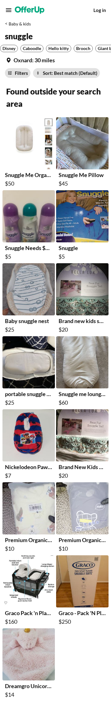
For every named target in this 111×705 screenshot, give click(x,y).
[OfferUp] (29, 10)
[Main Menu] (8, 10)
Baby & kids (20, 23)
